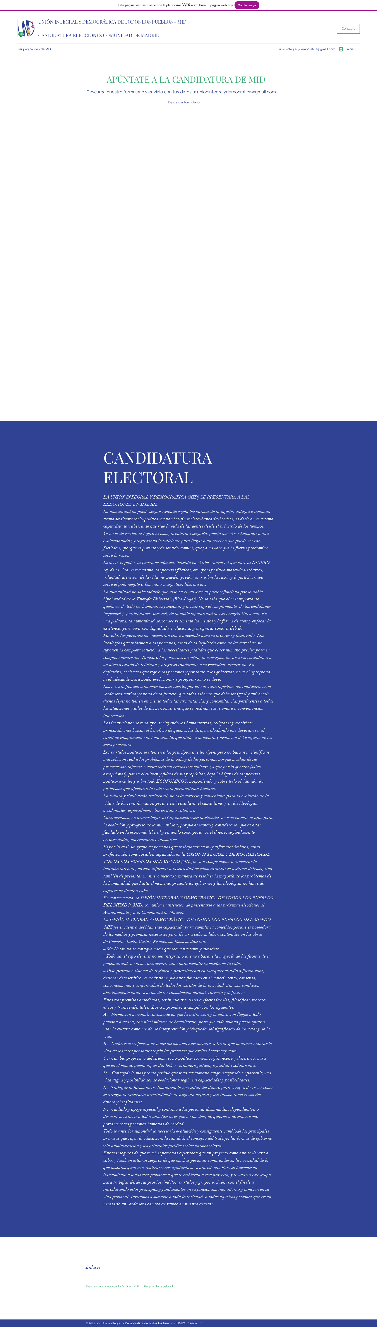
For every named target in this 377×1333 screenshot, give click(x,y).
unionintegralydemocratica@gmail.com (307, 49)
